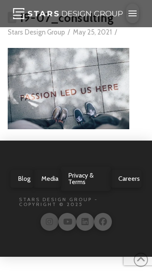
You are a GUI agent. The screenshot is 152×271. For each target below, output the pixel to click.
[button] (132, 13)
